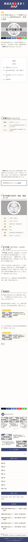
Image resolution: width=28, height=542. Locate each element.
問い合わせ (21, 538)
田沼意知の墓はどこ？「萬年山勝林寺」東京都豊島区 (14, 527)
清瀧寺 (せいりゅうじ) (12, 67)
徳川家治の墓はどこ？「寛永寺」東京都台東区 (14, 514)
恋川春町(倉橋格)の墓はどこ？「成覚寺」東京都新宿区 (15, 509)
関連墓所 (8, 79)
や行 (4, 485)
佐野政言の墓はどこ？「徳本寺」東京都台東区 (14, 523)
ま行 (2, 12)
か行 (4, 466)
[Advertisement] (14, 99)
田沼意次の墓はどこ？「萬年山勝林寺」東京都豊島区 (14, 518)
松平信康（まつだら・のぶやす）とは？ (15, 75)
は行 (4, 477)
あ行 (4, 463)
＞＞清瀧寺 (18, 183)
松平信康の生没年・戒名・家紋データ (15, 71)
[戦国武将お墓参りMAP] (14, 8)
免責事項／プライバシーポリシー (11, 538)
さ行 (4, 470)
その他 (5, 488)
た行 (4, 474)
